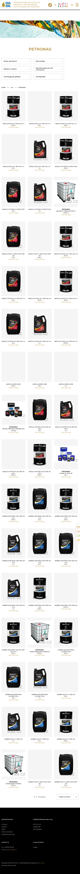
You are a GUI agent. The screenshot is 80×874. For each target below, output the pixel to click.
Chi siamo (4, 824)
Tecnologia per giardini (12, 77)
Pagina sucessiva (64, 797)
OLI (12, 87)
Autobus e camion (10, 69)
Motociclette (40, 61)
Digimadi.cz (41, 863)
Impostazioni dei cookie (8, 834)
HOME (3, 87)
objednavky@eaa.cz (11, 849)
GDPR (3, 829)
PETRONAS (22, 87)
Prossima (41, 797)
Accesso (35, 847)
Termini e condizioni (7, 832)
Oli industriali (40, 77)
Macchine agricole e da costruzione (44, 69)
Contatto (4, 826)
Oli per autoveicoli (10, 61)
